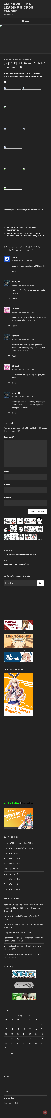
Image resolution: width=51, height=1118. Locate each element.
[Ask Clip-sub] (18, 661)
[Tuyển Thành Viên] (18, 829)
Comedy (18, 234)
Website (7, 497)
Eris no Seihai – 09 (12, 858)
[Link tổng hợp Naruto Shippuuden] (18, 647)
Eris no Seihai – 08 (12, 864)
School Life (30, 236)
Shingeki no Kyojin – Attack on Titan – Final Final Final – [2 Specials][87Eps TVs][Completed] (23, 908)
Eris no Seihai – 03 (12, 889)
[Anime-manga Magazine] (18, 715)
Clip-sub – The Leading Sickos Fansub (18, 7)
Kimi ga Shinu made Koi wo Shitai (18, 843)
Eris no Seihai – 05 (12, 879)
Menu (27, 21)
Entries (9, 1098)
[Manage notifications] (45, 1112)
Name (7, 472)
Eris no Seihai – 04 (12, 884)
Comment (9, 437)
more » (41, 539)
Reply (14, 271)
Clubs (10, 234)
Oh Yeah (16, 308)
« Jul (12, 1053)
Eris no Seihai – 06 (12, 874)
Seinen (40, 236)
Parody (19, 236)
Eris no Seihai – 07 (12, 869)
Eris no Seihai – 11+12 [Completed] (18, 848)
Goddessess (29, 234)
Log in (6, 1082)
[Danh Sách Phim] (18, 629)
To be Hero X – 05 (23, 933)
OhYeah (27, 59)
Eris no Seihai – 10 (11, 853)
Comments (11, 1103)
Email (7, 484)
